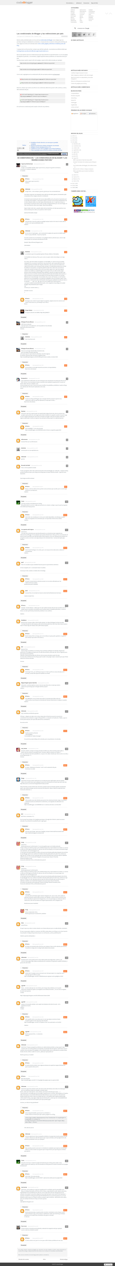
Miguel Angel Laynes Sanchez (29, 683)
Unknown (27, 189)
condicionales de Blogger (46, 40)
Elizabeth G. (24, 378)
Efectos (81, 17)
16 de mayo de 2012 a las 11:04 (34, 590)
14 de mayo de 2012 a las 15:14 (32, 456)
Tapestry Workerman (27, 164)
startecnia (24, 1187)
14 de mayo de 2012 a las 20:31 (37, 426)
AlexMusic (24, 620)
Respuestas (25, 175)
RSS (74, 34)
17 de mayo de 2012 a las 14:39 (30, 842)
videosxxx (24, 957)
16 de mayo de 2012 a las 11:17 (37, 633)
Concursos (82, 13)
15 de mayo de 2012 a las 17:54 (37, 547)
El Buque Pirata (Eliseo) (27, 322)
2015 (73, 136)
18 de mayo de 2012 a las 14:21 (33, 957)
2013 (73, 140)
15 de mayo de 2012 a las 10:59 (30, 562)
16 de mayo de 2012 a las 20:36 (43, 682)
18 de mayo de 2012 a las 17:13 (37, 892)
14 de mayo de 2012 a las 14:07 (36, 336)
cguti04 (23, 985)
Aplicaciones (83, 10)
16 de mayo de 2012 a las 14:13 (29, 647)
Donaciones (86, 3)
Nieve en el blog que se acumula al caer (80, 81)
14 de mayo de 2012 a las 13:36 (34, 439)
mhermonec (24, 439)
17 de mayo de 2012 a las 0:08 (32, 711)
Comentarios (92, 11)
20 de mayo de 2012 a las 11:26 (33, 1076)
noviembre (76, 146)
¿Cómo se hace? (75, 107)
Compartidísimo (75, 93)
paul (22, 562)
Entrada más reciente (24, 1259)
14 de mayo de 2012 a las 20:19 (37, 396)
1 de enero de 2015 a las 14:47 (33, 1226)
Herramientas (69, 3)
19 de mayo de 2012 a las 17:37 (37, 971)
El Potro (27, 179)
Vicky (22, 842)
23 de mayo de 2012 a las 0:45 (36, 251)
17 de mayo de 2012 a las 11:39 (29, 814)
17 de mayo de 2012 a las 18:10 (37, 696)
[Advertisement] (43, 18)
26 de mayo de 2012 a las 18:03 (37, 1145)
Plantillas (91, 17)
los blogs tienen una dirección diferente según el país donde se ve (32, 51)
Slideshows (73, 20)
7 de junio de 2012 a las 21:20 (37, 1210)
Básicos (72, 11)
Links (90, 14)
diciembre (76, 144)
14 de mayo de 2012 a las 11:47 (39, 164)
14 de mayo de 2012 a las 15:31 (36, 465)
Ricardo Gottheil (25, 465)
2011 (73, 183)
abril (74, 175)
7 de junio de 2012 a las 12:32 (33, 1187)
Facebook (91, 19)
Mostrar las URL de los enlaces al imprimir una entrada (45, 145)
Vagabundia (74, 105)
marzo (75, 177)
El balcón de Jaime (75, 95)
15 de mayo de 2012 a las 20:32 (33, 620)
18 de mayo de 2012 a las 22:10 (31, 985)
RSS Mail (79, 34)
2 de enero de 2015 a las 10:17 (37, 1238)
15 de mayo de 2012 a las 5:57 (30, 501)
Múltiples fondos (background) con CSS (41, 147)
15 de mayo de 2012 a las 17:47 (37, 514)
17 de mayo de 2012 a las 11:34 (30, 778)
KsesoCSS (73, 100)
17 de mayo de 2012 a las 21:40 (37, 730)
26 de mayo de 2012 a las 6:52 (36, 1134)
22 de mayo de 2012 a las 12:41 (34, 909)
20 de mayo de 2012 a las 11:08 (37, 1017)
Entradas (73, 19)
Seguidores (75, 113)
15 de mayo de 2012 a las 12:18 (33, 605)
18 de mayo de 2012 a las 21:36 (37, 944)
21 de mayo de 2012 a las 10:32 (36, 189)
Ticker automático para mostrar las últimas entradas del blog (46, 150)
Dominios (91, 16)
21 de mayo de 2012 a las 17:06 (37, 1174)
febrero (75, 179)
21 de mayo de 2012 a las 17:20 (37, 219)
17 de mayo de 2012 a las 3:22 (33, 748)
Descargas (73, 16)
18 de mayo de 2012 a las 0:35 (30, 923)
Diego (22, 778)
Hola (22, 923)
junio (74, 156)
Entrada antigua (64, 1259)
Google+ (73, 13)
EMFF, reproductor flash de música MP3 (82, 160)
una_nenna (24, 748)
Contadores (91, 13)
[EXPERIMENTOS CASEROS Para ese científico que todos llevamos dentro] (91, 201)
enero (75, 181)
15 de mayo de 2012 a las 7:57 (40, 529)
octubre (75, 148)
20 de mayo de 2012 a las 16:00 (35, 1031)
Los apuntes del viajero (27, 529)
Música (72, 17)
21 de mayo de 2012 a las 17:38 (36, 231)
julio (74, 154)
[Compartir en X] (21, 148)
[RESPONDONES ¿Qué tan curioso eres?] (78, 201)
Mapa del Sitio (94, 3)
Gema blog (73, 98)
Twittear (24, 145)
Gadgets (91, 10)
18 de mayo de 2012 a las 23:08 (31, 1002)
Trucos (24, 30)
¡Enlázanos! (79, 3)
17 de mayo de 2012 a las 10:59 (37, 669)
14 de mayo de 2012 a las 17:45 (37, 365)
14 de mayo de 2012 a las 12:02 (40, 348)
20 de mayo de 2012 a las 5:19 (32, 1044)
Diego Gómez (28, 310)
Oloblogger (74, 102)
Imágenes (73, 14)
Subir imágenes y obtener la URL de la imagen (82, 75)
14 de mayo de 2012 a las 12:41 (31, 411)
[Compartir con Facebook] (23, 148)
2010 (73, 185)
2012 (73, 142)
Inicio (21, 30)
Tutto (22, 501)
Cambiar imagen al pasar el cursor (79, 73)
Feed (81, 20)
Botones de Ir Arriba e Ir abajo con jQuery (83, 169)
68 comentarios (64, 36)
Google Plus (93, 34)
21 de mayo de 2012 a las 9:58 (32, 1086)
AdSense (73, 10)
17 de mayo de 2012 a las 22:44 (37, 765)
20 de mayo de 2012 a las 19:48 (37, 1063)
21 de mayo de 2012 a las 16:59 (37, 1110)
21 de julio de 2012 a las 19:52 (38, 310)
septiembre (76, 150)
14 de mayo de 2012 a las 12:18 (34, 378)
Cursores (82, 14)
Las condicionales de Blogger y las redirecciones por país (40, 34)
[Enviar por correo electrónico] (18, 148)
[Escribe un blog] (20, 148)
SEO (81, 19)
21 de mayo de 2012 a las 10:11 (30, 1160)
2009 (73, 187)
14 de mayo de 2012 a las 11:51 (40, 322)
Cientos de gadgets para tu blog (79, 83)
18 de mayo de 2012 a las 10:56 (37, 797)
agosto (75, 152)
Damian (23, 411)
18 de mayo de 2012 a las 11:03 (37, 829)
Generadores (83, 11)
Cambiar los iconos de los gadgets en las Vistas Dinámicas (46, 148)
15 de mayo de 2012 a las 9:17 (37, 486)
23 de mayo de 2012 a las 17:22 (37, 298)
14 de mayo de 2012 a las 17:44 (37, 179)
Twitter (81, 22)
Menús (81, 16)
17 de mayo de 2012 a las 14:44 (30, 866)
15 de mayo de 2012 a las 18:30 (37, 579)
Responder (23, 317)
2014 (73, 138)
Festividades (74, 22)
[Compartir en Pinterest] (18, 150)
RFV (22, 647)
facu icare (24, 1226)
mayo (74, 158)
